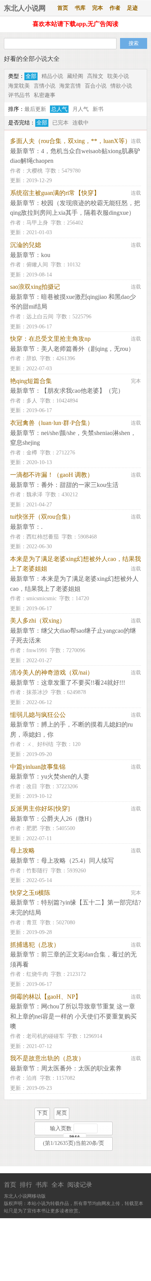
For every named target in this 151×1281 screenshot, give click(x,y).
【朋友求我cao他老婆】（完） (82, 390)
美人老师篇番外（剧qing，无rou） (87, 348)
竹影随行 (37, 871)
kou (45, 255)
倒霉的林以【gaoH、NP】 (45, 996)
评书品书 (19, 95)
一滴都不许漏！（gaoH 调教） (51, 474)
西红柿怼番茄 (42, 537)
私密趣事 (44, 95)
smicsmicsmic (41, 598)
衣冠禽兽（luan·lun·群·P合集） (51, 423)
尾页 (61, 1113)
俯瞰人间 (37, 265)
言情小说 (44, 86)
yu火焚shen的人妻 (65, 776)
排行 (26, 1184)
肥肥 (31, 828)
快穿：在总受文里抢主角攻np (50, 338)
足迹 (132, 8)
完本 (97, 8)
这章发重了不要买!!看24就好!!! (83, 682)
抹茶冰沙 (37, 692)
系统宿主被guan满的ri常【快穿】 (55, 193)
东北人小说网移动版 (25, 1196)
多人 (31, 401)
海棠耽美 (19, 86)
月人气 (80, 109)
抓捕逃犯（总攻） (35, 944)
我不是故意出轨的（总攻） (47, 1058)
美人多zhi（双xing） (37, 620)
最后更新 (35, 109)
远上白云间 (39, 316)
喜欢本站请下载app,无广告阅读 (75, 24)
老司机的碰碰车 (45, 1036)
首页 (62, 8)
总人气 (59, 109)
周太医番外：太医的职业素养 (81, 1068)
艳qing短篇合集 (31, 381)
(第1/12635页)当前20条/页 (73, 1143)
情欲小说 (121, 86)
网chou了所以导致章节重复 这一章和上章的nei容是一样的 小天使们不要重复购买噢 (73, 1016)
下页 (42, 1113)
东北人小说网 (25, 8)
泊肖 (31, 1078)
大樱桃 (34, 171)
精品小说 (52, 76)
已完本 (60, 123)
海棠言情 (70, 86)
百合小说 (95, 86)
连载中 (80, 123)
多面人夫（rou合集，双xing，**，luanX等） (70, 141)
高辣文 (95, 76)
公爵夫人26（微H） (68, 818)
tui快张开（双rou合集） (42, 516)
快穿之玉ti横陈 (30, 892)
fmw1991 (36, 650)
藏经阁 (75, 76)
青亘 (31, 922)
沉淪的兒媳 (25, 245)
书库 (80, 8)
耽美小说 (118, 76)
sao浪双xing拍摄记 (35, 286)
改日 (31, 786)
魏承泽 (34, 494)
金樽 (31, 453)
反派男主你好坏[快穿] (40, 808)
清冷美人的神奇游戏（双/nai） (51, 672)
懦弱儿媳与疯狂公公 (38, 714)
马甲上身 (37, 223)
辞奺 (31, 358)
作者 (115, 8)
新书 (98, 109)
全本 (57, 1184)
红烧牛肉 (37, 974)
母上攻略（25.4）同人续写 (77, 860)
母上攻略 (22, 850)
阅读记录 (79, 1184)
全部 (31, 76)
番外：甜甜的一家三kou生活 (79, 485)
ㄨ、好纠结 (39, 744)
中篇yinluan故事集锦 (37, 766)
